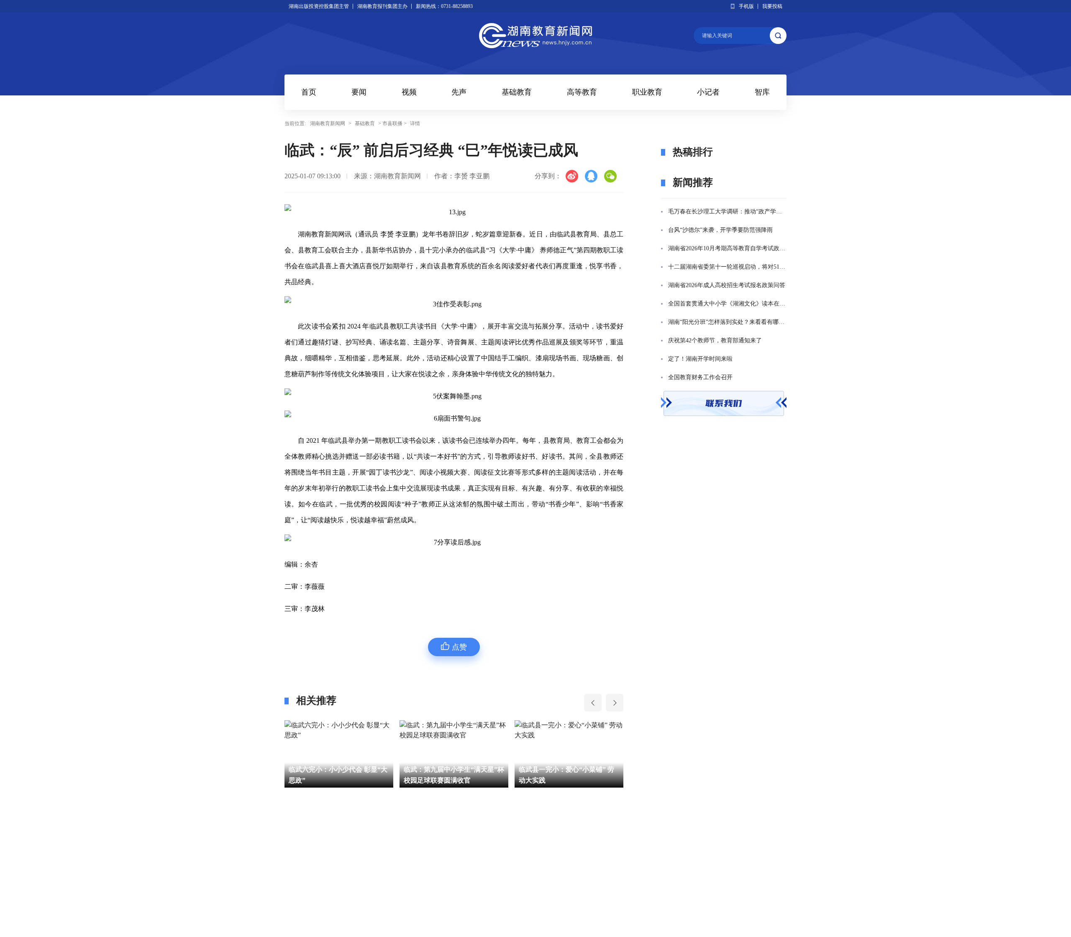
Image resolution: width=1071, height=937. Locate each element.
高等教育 (582, 92)
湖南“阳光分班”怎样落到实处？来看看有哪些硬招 (727, 322)
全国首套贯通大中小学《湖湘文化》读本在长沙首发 (727, 303)
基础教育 (517, 92)
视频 (409, 92)
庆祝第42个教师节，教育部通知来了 (715, 340)
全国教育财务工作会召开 (700, 377)
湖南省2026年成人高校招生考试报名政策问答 (726, 285)
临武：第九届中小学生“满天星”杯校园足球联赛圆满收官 (339, 775)
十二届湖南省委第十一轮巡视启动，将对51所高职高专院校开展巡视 (727, 267)
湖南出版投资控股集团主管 (319, 6)
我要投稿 (772, 6)
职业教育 (647, 92)
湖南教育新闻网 (327, 123)
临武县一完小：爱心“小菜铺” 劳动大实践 (451, 775)
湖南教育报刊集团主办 (382, 6)
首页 (308, 92)
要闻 (358, 92)
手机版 (746, 6)
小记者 (708, 92)
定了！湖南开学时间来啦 (700, 359)
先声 (458, 92)
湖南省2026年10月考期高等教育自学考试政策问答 (727, 248)
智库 (762, 92)
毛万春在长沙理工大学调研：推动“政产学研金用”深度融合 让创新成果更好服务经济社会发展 (727, 211)
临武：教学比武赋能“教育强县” (565, 774)
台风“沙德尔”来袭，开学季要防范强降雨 (720, 230)
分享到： (548, 176)
